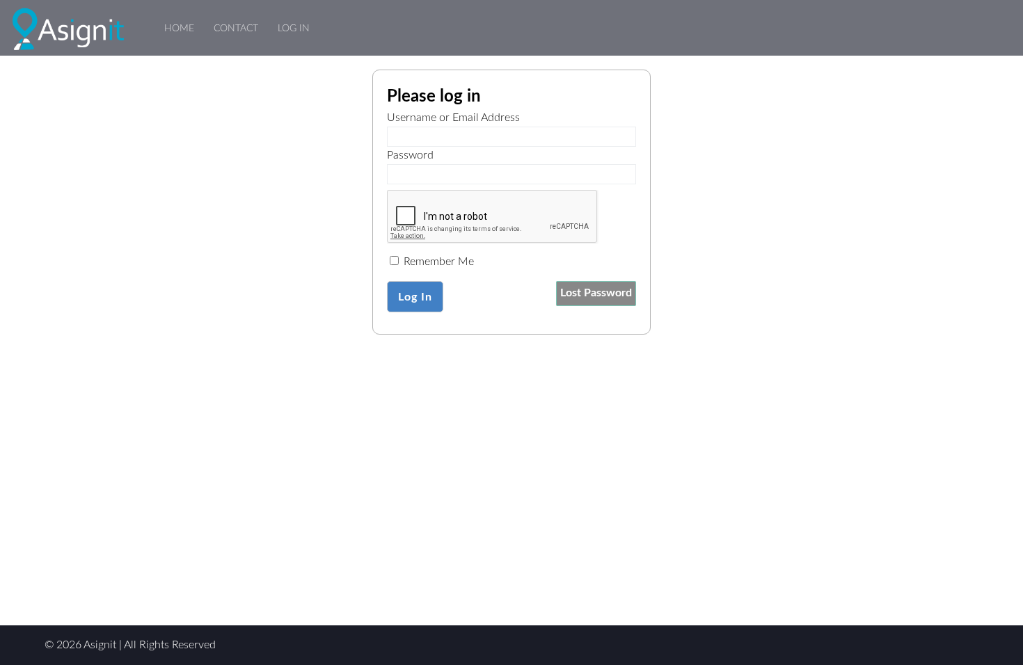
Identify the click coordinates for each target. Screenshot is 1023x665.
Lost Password (596, 292)
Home (179, 28)
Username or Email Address (453, 117)
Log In (294, 28)
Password (410, 155)
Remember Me (437, 261)
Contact (236, 28)
